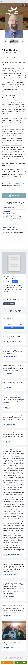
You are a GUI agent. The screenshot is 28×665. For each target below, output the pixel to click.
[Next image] (25, 630)
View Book (7, 281)
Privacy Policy (10, 658)
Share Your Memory (9, 303)
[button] (14, 630)
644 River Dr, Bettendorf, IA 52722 (14, 218)
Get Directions (8, 221)
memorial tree (19, 183)
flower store (18, 185)
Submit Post (14, 328)
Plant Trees (19, 221)
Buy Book (15, 281)
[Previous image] (3, 630)
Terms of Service (18, 658)
